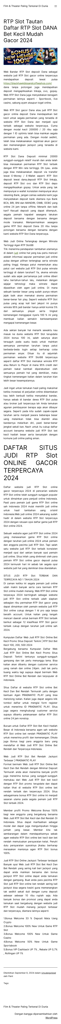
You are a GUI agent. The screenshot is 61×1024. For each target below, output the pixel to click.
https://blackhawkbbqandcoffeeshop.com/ (28, 83)
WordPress (51, 1017)
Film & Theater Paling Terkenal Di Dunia (26, 5)
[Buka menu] (55, 6)
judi (16, 252)
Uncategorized (48, 973)
